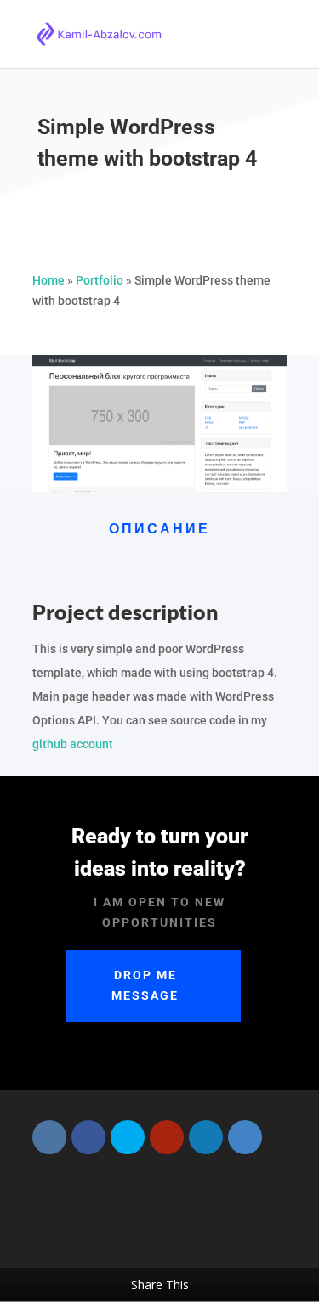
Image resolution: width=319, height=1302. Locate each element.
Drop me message (145, 985)
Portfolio (99, 280)
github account (72, 744)
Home (48, 280)
